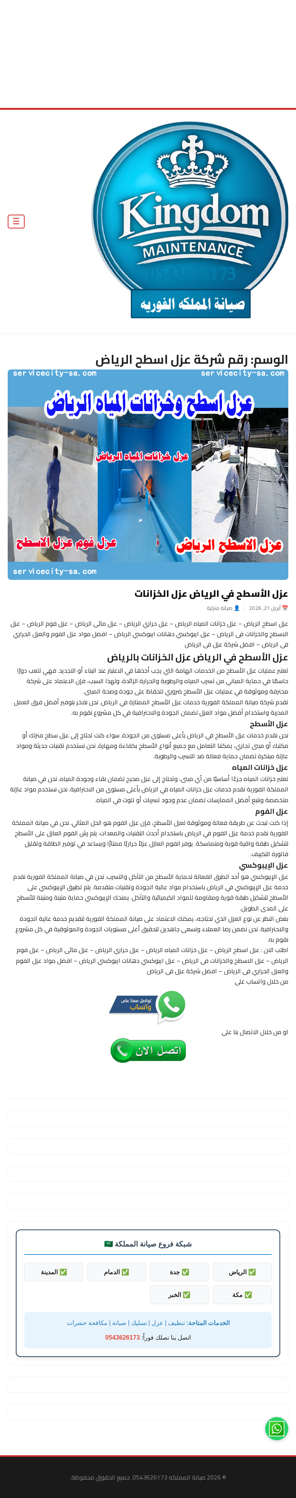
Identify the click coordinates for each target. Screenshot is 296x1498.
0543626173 (122, 1337)
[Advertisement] (148, 54)
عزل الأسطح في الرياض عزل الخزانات (211, 594)
